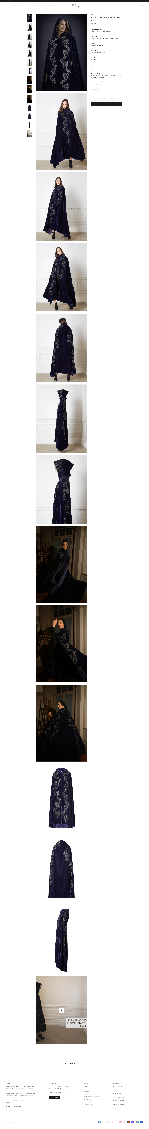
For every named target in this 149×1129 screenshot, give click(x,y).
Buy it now (107, 103)
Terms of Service (88, 1102)
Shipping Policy (88, 1104)
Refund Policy (87, 1099)
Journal (86, 1107)
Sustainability (54, 5)
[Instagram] (6, 1109)
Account (128, 5)
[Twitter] (98, 84)
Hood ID (32, 5)
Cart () (142, 5)
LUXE (24, 5)
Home (6, 5)
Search (135, 5)
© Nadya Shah (10, 1122)
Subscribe (54, 1097)
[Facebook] (96, 84)
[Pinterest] (100, 84)
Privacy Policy (87, 1094)
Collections (15, 5)
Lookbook (42, 5)
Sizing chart (87, 1089)
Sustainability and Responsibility (92, 1096)
